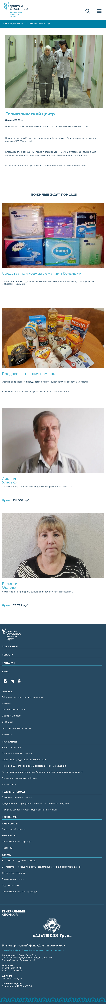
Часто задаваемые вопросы (16, 728)
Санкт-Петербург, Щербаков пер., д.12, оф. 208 (27, 958)
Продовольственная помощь (17, 754)
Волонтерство (9, 785)
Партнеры (7, 848)
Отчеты (6, 855)
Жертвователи (9, 835)
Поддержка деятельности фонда (19, 778)
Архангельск (57, 951)
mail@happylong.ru (12, 979)
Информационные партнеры (17, 842)
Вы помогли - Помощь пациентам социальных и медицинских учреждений (41, 867)
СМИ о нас (7, 722)
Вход (5, 672)
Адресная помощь (11, 747)
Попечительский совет (14, 710)
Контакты (8, 663)
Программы (9, 742)
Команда (6, 703)
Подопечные (10, 646)
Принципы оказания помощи (17, 797)
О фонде (7, 692)
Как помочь (9, 817)
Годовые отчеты (10, 886)
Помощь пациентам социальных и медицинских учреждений (34, 766)
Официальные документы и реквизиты (22, 697)
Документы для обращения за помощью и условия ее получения (36, 804)
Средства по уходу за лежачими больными (24, 760)
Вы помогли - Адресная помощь (19, 861)
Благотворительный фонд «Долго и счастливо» (16, 9)
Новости (18, 24)
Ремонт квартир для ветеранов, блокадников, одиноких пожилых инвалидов (42, 772)
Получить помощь (14, 792)
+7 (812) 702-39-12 (11, 968)
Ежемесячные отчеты (13, 879)
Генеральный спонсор (13, 829)
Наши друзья (10, 824)
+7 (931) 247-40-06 (12, 971)
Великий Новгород (39, 951)
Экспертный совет (11, 716)
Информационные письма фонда (19, 892)
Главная (7, 24)
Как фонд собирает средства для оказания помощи (29, 810)
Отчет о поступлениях (13, 873)
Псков (24, 951)
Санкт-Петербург (11, 951)
